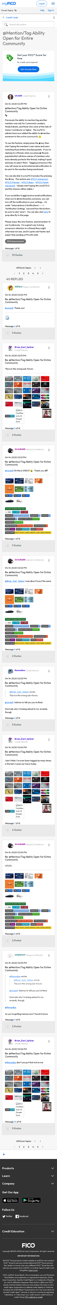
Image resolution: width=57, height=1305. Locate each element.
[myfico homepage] (9, 3)
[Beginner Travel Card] (40, 268)
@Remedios (15, 976)
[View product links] (52, 1168)
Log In (42, 3)
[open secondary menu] (53, 3)
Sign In (50, 10)
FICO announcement (15, 241)
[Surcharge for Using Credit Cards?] (35, 268)
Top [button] (4, 1154)
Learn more (33, 1270)
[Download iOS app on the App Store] (10, 1200)
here (46, 211)
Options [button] (54, 17)
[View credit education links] (52, 1231)
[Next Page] (42, 273)
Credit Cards (12, 17)
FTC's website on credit (34, 1297)
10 (15, 1121)
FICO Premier (13, 182)
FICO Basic (28, 182)
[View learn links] (52, 1176)
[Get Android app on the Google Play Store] (31, 1200)
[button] (49, 95)
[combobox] (28, 24)
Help (42, 10)
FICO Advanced (39, 179)
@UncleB (9, 308)
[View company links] (52, 1183)
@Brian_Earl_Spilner (14, 581)
